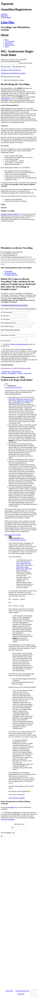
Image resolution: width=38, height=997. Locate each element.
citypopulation (5, 98)
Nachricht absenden (7, 365)
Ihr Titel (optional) (6, 312)
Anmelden (4, 14)
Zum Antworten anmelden (13, 535)
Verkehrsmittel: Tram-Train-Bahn (12, 252)
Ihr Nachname (5, 319)
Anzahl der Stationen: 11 (10, 255)
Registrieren (4, 16)
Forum (7, 46)
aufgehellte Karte (19, 67)
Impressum (21, 994)
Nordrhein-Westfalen (11, 275)
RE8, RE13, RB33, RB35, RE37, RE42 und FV (21, 401)
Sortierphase (8, 43)
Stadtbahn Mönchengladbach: (10, 214)
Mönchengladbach (10, 273)
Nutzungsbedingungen (22, 991)
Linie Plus (7, 22)
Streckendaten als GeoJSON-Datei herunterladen (16, 368)
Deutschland (8, 271)
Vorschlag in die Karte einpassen (11, 70)
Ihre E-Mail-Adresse (7, 326)
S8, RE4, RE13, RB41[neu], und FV (21, 398)
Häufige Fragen (9, 45)
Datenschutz (9, 991)
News (6, 40)
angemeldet (10, 807)
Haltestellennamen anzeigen (11, 76)
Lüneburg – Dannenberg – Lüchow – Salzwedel (17, 373)
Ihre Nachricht (5, 341)
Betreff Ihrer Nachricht (8, 335)
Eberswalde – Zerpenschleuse (11, 371)
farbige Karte (7, 67)
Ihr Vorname (5, 316)
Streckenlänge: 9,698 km (10, 253)
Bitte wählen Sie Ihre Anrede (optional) (13, 309)
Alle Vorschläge (10, 41)
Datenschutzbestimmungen (19, 344)
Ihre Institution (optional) (8, 323)
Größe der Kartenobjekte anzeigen (13, 80)
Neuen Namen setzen (25, 63)
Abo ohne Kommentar (8, 819)
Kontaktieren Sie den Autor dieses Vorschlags (14, 305)
